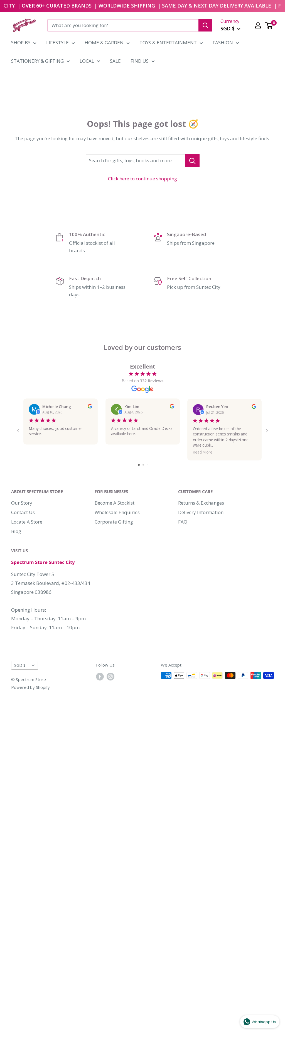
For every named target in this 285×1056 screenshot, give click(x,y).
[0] (269, 25)
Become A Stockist (114, 503)
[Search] (205, 25)
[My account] (258, 25)
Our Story (21, 503)
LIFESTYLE (57, 42)
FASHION (223, 42)
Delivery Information (200, 512)
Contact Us (23, 512)
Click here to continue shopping (142, 178)
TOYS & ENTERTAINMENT (168, 42)
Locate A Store (26, 522)
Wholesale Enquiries (117, 512)
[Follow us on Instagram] (110, 676)
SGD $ (20, 665)
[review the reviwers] (90, 407)
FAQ (182, 522)
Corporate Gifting (114, 522)
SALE (115, 61)
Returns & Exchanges (201, 503)
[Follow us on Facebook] (100, 676)
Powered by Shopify (30, 687)
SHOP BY (20, 42)
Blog (16, 531)
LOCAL (87, 61)
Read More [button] (202, 452)
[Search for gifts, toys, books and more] (192, 160)
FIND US (140, 61)
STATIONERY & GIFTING (37, 61)
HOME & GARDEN (104, 42)
